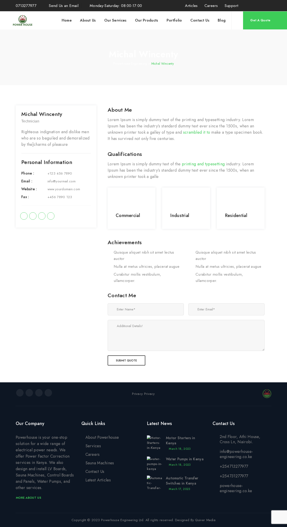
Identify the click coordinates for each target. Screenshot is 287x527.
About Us (88, 20)
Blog (222, 20)
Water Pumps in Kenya (185, 459)
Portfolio (174, 20)
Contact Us (199, 20)
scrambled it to (196, 132)
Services (93, 446)
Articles (191, 5)
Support (231, 5)
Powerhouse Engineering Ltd (122, 520)
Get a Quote (260, 20)
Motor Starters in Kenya (180, 440)
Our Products (146, 20)
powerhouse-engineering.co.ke (236, 488)
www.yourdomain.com (64, 189)
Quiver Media (205, 520)
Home (67, 20)
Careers (211, 5)
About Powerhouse (102, 437)
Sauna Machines (99, 463)
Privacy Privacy (143, 393)
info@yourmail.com (62, 181)
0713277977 (26, 5)
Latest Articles (98, 480)
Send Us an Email (63, 5)
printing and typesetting (203, 164)
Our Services (115, 20)
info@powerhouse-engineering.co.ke (236, 454)
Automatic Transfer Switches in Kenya (182, 481)
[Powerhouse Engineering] (23, 20)
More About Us (28, 497)
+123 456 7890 (60, 173)
